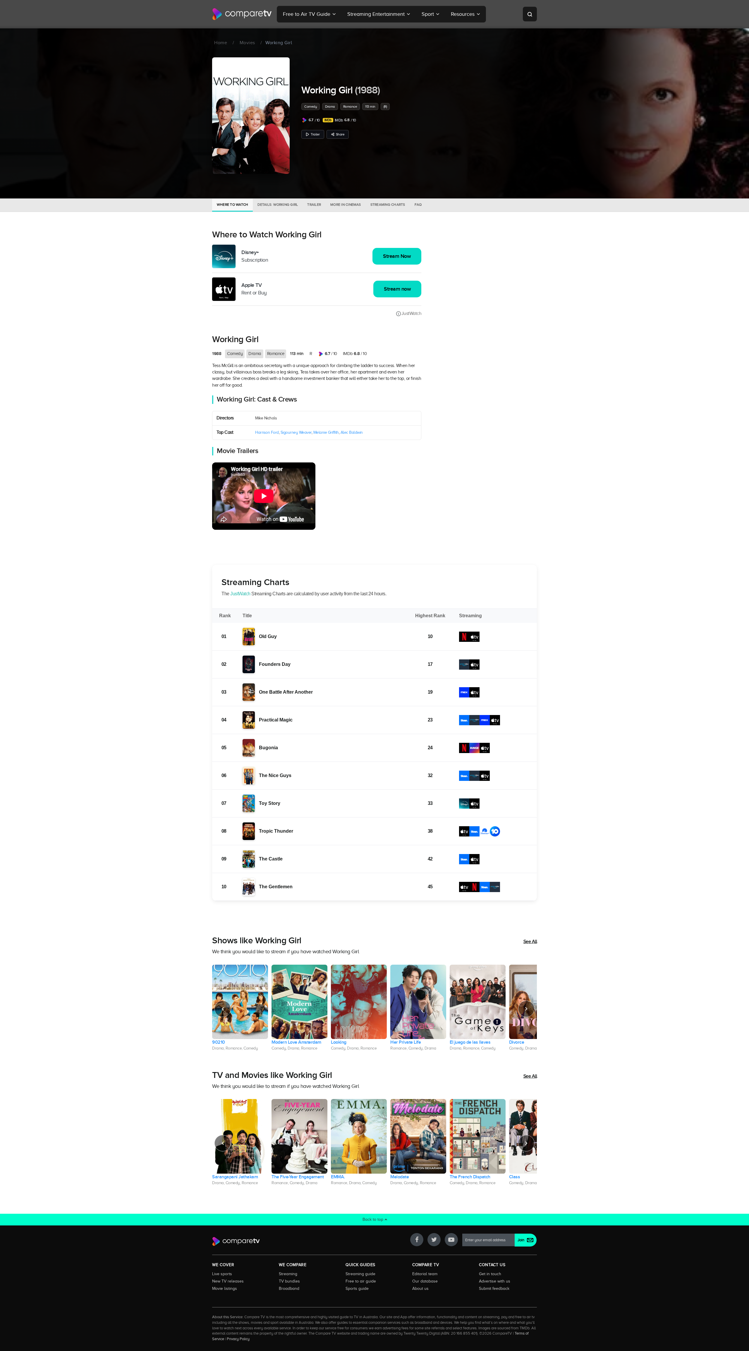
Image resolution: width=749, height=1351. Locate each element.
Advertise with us (494, 1281)
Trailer (315, 134)
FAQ (418, 205)
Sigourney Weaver (296, 432)
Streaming (288, 1273)
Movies (247, 42)
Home (220, 42)
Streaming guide (360, 1273)
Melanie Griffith (326, 432)
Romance (350, 106)
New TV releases (228, 1281)
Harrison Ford (267, 432)
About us (420, 1288)
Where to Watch (232, 205)
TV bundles (289, 1281)
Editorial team (424, 1273)
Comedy (310, 106)
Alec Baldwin (352, 432)
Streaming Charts (387, 205)
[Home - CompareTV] (242, 14)
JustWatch (411, 313)
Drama (330, 106)
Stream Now (397, 256)
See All (530, 941)
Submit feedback (494, 1288)
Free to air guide (361, 1281)
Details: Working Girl (277, 205)
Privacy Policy (238, 1339)
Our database (425, 1281)
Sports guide (357, 1288)
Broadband (289, 1288)
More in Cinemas (345, 205)
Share (340, 134)
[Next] (526, 1009)
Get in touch (490, 1273)
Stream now (397, 289)
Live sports (222, 1273)
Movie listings (224, 1288)
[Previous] (222, 1009)
